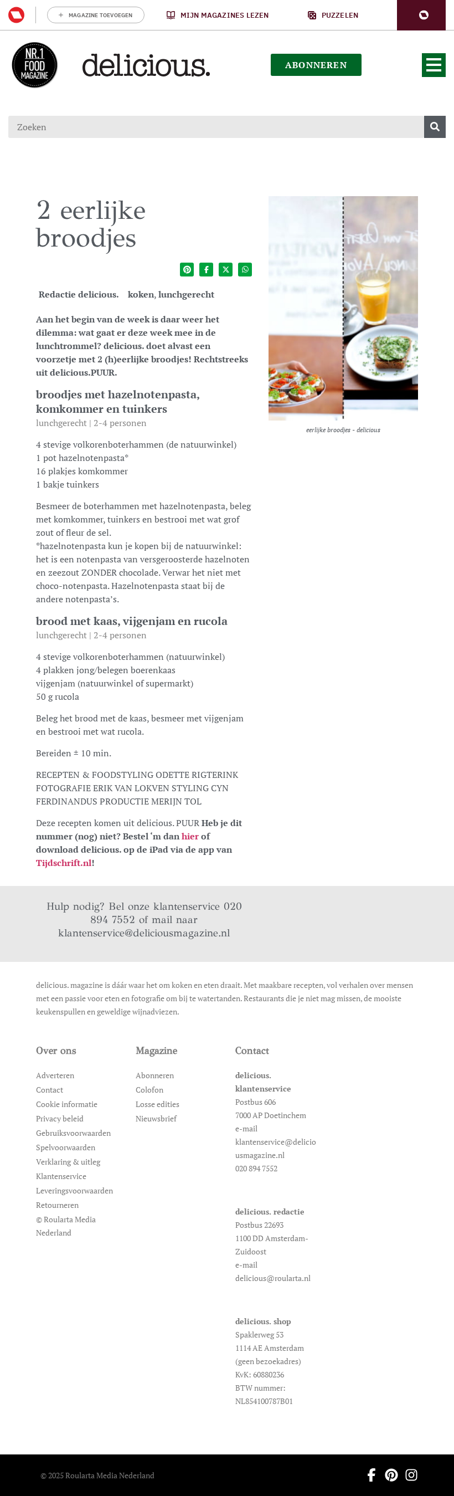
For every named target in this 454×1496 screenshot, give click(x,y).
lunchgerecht (186, 294)
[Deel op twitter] (226, 269)
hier (190, 836)
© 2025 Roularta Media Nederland (97, 1475)
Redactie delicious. (79, 294)
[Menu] (434, 65)
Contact (49, 1089)
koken (141, 294)
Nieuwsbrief (156, 1118)
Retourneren (57, 1205)
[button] (421, 15)
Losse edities (157, 1104)
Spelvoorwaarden (65, 1147)
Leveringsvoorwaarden (74, 1190)
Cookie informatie (66, 1104)
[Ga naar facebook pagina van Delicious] (368, 1475)
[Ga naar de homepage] (34, 65)
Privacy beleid (60, 1118)
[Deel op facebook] (206, 269)
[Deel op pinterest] (187, 269)
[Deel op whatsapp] (245, 269)
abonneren (316, 65)
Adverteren (55, 1075)
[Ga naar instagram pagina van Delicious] (408, 1475)
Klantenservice (61, 1176)
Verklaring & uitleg (68, 1161)
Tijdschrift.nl (63, 863)
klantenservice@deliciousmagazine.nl (144, 932)
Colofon (149, 1089)
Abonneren (155, 1075)
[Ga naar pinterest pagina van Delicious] (388, 1475)
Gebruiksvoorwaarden (73, 1133)
